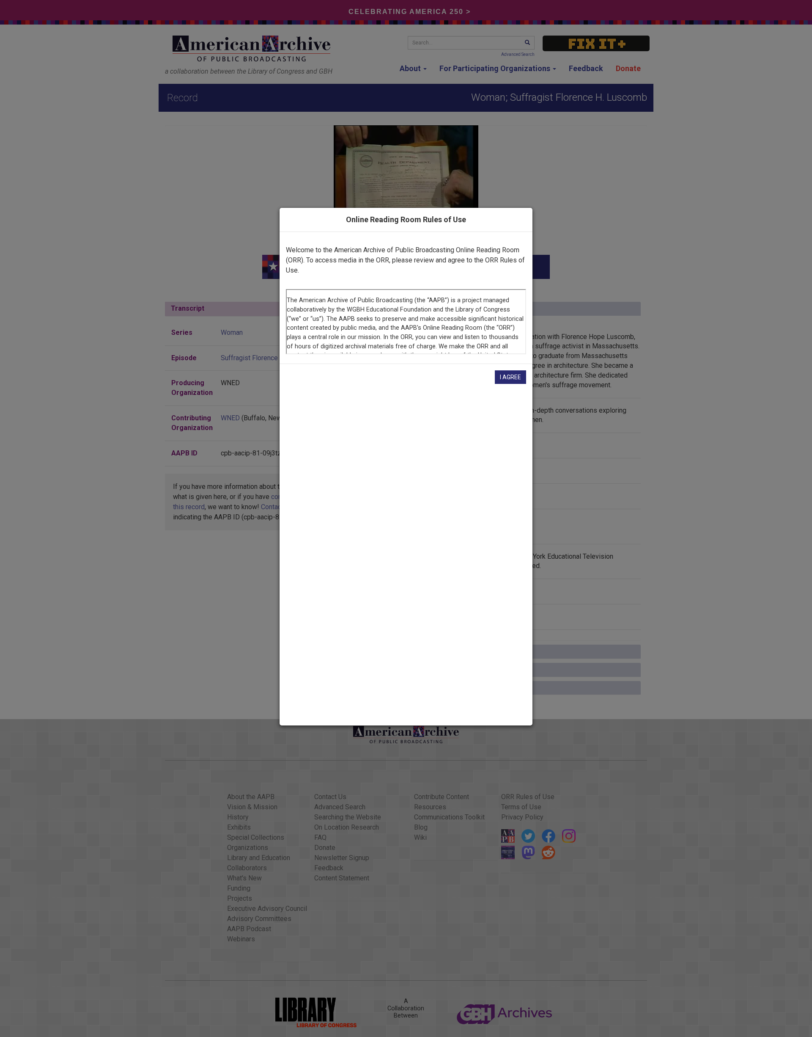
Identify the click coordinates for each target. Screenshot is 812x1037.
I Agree (510, 377)
